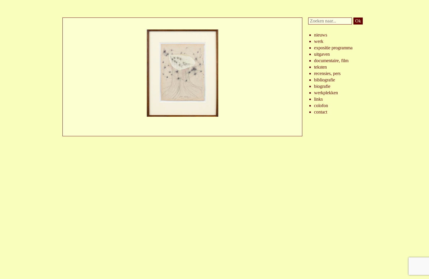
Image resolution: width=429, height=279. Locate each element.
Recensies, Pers (327, 73)
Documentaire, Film (331, 60)
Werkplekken (326, 92)
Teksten (320, 66)
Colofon (321, 105)
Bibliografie (324, 79)
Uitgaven (322, 54)
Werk (318, 41)
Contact (320, 111)
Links (318, 99)
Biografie (322, 86)
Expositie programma (333, 47)
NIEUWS (320, 34)
